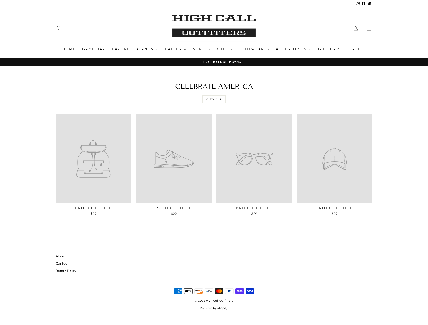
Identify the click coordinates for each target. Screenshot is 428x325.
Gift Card (330, 49)
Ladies (174, 49)
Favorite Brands (133, 49)
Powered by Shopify (214, 308)
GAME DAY (94, 49)
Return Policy (66, 271)
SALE (356, 49)
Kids (222, 49)
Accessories (292, 49)
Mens (199, 49)
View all (214, 99)
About (60, 256)
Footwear (252, 49)
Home (69, 49)
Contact (62, 263)
